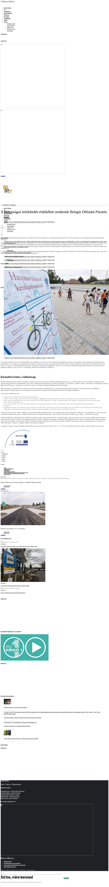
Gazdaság (7, 11)
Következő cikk (5, 490)
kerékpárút (6, 470)
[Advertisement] (48, 616)
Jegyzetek (10, 31)
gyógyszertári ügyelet (7, 795)
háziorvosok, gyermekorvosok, (10, 796)
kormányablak (5, 793)
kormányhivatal (15, 793)
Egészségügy (8, 13)
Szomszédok (10, 25)
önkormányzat (5, 791)
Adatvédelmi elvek (10, 867)
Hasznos (8, 784)
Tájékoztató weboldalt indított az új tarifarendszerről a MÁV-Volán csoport (19, 546)
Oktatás (6, 15)
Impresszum (7, 861)
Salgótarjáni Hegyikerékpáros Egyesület (14, 473)
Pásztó (3, 784)
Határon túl (10, 27)
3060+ (6, 22)
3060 (5, 467)
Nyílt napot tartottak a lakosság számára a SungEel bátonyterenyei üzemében (22, 717)
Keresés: (3, 873)
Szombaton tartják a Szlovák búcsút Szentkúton (15, 707)
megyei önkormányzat (17, 791)
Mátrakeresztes (16, 784)
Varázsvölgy (7, 474)
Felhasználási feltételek (12, 863)
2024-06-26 (10, 250)
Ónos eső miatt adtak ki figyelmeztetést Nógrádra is (13, 592)
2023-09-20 (6, 486)
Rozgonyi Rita (7, 485)
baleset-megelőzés (9, 468)
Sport (6, 20)
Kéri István (6, 532)
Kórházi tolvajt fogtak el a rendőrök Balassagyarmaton (17, 726)
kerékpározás (7, 469)
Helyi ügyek (7, 8)
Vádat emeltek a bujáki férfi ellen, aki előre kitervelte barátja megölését (21, 738)
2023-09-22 (6, 217)
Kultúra (6, 16)
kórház (17, 795)
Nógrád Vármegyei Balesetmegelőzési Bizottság (16, 472)
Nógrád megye (11, 24)
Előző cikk (3, 476)
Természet (7, 18)
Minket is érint (11, 29)
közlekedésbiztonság (9, 471)
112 (5, 9)
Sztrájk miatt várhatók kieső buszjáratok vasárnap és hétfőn (15, 585)
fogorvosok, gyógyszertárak (9, 798)
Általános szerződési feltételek (14, 865)
